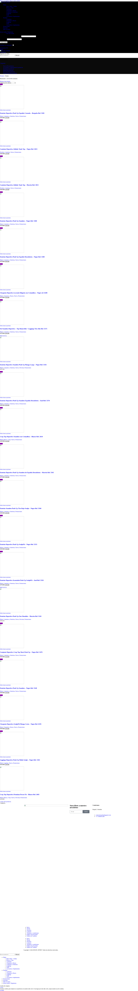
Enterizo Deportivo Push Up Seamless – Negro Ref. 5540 (18, 688)
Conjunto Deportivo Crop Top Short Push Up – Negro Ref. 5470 (21, 652)
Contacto (29, 931)
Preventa (21, 367)
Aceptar (2, 990)
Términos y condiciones (33, 933)
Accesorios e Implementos (13, 16)
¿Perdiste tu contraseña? (6, 45)
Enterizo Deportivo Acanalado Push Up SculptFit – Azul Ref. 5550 (22, 580)
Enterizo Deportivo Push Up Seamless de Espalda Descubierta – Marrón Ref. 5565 (27, 472)
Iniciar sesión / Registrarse (9, 983)
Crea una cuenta (10, 33)
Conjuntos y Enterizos (12, 12)
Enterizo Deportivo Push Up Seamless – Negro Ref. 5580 (18, 221)
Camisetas (9, 9)
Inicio (28, 927)
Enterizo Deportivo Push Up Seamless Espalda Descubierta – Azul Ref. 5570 (25, 400)
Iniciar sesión (4, 42)
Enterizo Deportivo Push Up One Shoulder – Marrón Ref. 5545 (20, 616)
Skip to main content (15, 0)
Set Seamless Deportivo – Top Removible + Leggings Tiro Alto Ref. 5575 (23, 329)
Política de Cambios (32, 936)
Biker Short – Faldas (11, 6)
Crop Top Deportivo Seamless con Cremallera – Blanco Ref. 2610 (21, 436)
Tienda (28, 928)
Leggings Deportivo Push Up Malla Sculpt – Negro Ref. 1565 (20, 760)
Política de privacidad (32, 934)
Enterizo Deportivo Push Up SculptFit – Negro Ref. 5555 (18, 544)
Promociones (22, 116)
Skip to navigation (5, 0)
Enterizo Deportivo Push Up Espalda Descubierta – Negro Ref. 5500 (22, 257)
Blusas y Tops (9, 7)
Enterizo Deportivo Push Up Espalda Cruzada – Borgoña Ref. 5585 (22, 113)
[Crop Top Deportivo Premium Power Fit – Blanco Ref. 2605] (12, 790)
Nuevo (17, 116)
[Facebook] (71, 951)
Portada (2, 76)
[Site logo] (5, 2)
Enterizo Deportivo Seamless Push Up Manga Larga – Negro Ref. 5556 (23, 365)
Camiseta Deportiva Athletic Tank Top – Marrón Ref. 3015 (19, 185)
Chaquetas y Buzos (11, 10)
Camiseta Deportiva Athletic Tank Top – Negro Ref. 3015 (18, 149)
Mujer (1, 116)
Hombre (2, 152)
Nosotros (29, 930)
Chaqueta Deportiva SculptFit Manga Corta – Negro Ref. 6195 (20, 724)
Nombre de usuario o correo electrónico (10, 36)
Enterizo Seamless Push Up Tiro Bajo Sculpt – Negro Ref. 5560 (20, 508)
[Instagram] (75, 951)
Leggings (8, 13)
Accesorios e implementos (13, 25)
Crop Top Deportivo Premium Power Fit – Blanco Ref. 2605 (19, 794)
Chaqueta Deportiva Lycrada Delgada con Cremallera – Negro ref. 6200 (23, 293)
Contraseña (3, 39)
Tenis (7, 15)
